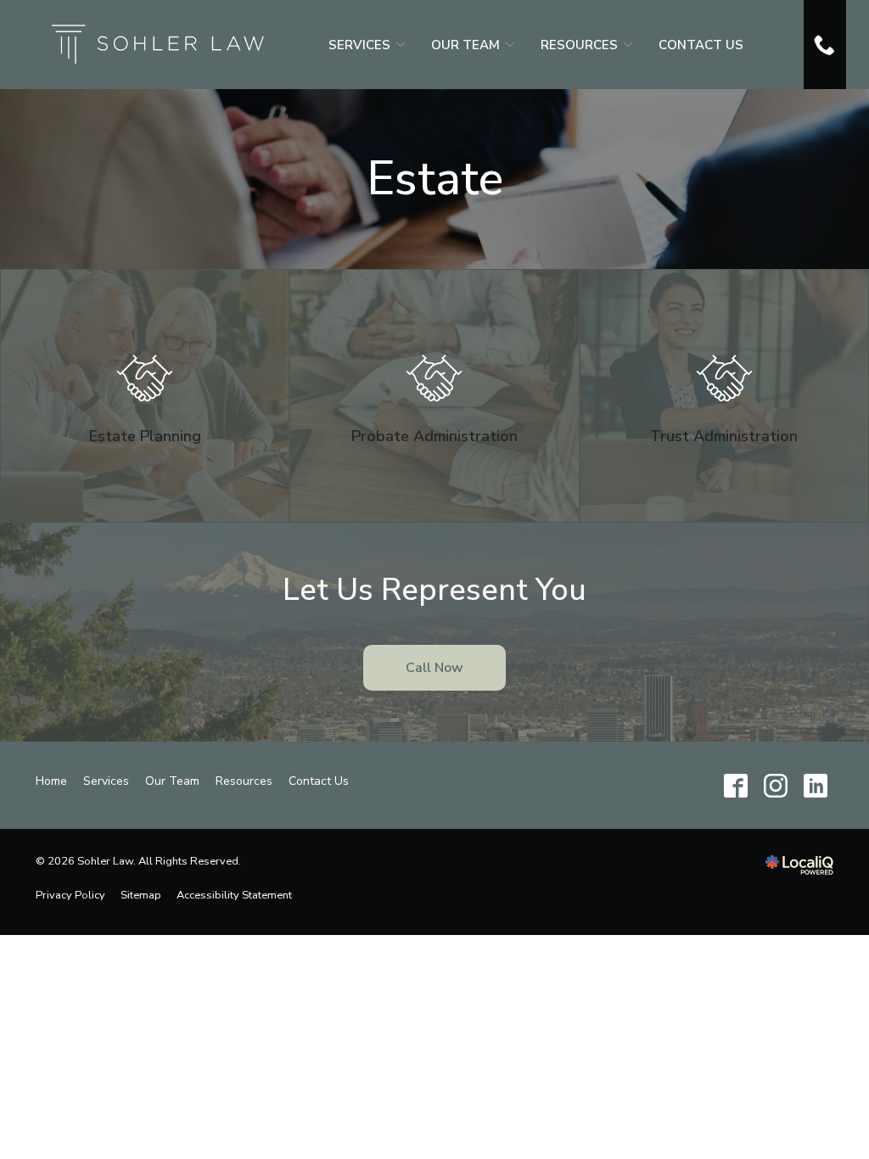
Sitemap (141, 895)
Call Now (434, 667)
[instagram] (775, 785)
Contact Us (701, 44)
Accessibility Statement (234, 895)
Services (359, 44)
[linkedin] (815, 785)
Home (51, 781)
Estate (435, 179)
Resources (579, 44)
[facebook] (735, 785)
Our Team (465, 44)
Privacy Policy (70, 895)
